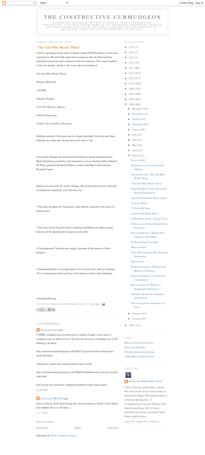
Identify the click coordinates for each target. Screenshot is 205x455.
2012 (132, 73)
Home (78, 428)
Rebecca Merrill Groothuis (139, 342)
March (136, 155)
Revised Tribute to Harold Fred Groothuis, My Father (147, 235)
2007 (132, 99)
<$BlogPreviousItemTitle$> (140, 356)
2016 (132, 57)
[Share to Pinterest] (53, 310)
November (138, 114)
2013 (132, 68)
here (57, 407)
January (136, 318)
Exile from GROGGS (51, 398)
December (137, 108)
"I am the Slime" (139, 203)
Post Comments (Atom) (63, 435)
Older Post (113, 428)
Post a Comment (45, 421)
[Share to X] (46, 310)
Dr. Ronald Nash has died (144, 242)
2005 (132, 325)
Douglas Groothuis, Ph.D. (146, 381)
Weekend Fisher (49, 330)
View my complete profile (142, 422)
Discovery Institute (135, 347)
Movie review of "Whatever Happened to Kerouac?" (146, 287)
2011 (132, 78)
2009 (132, 88)
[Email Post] (102, 304)
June (135, 140)
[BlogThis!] (42, 310)
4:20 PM (42, 390)
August (136, 129)
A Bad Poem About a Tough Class (149, 218)
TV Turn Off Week (141, 208)
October (136, 119)
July (134, 134)
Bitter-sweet (137, 261)
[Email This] (38, 310)
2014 (132, 62)
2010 (132, 83)
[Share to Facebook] (50, 310)
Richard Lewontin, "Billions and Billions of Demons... (148, 268)
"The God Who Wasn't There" (147, 183)
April (135, 150)
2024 (132, 47)
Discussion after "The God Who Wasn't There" (148, 176)
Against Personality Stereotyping (149, 198)
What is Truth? (139, 247)
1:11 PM (42, 413)
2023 (132, 52)
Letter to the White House (145, 213)
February (137, 313)
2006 (132, 104)
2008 (132, 94)
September (138, 124)
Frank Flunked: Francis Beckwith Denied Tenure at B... (149, 190)
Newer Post (42, 428)
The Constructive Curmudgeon (103, 16)
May (135, 145)
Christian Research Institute (140, 352)
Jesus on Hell (138, 160)
